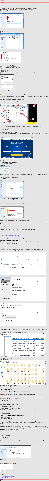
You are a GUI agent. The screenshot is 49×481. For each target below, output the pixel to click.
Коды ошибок (1, 479)
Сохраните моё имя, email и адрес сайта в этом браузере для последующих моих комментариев (11, 471)
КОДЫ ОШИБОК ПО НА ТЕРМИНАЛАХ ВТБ (8, 476)
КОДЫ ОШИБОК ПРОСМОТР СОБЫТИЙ (8, 477)
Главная (2, 2)
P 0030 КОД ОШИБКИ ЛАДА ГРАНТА (7, 475)
